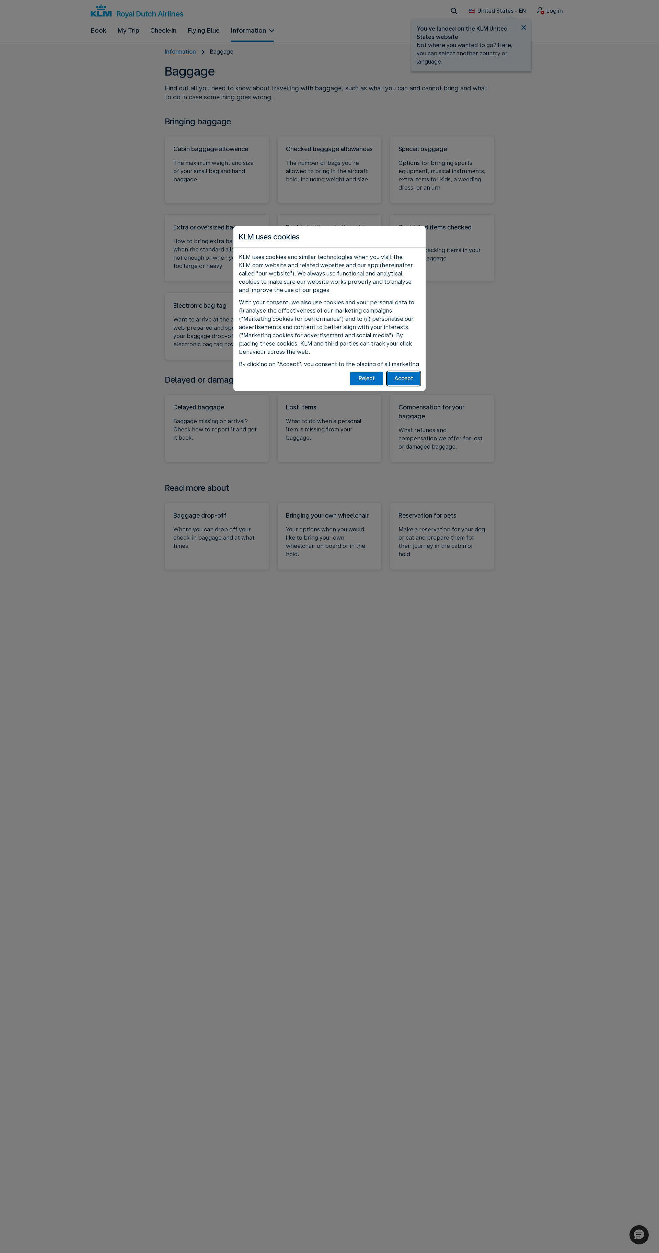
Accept (403, 378)
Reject (367, 378)
